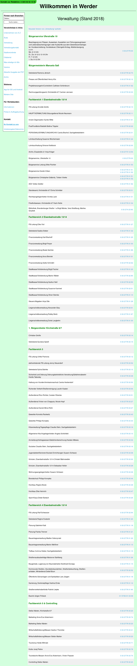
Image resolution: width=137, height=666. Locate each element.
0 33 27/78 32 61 (126, 307)
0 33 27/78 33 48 (126, 485)
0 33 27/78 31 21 (126, 532)
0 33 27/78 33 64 (126, 388)
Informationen (9, 107)
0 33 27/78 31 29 (126, 301)
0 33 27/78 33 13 (126, 369)
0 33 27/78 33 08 (126, 453)
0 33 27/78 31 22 (126, 538)
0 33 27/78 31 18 (126, 576)
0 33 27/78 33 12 (126, 356)
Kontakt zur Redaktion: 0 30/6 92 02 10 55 (18, 2)
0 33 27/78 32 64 (126, 512)
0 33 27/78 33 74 (126, 617)
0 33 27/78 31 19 (126, 525)
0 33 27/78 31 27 (126, 224)
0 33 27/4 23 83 (127, 209)
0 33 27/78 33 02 (126, 440)
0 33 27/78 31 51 (126, 170)
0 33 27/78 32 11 (126, 113)
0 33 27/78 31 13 (126, 544)
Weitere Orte (8, 94)
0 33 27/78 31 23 (126, 269)
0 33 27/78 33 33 (126, 92)
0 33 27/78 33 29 (126, 465)
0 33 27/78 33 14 (126, 335)
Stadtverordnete (10, 52)
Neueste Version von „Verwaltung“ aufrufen (45, 29)
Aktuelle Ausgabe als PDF (14, 72)
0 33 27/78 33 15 (126, 342)
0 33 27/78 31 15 (126, 551)
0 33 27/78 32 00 (126, 145)
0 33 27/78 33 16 (126, 427)
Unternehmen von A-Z (12, 33)
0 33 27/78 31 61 (126, 119)
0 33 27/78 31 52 (126, 172)
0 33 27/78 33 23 (126, 610)
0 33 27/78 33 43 (126, 414)
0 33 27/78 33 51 (126, 395)
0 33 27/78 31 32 (126, 231)
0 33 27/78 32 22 (126, 126)
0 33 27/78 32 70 (126, 73)
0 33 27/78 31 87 (126, 314)
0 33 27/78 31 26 (126, 557)
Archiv (6, 77)
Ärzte (6, 37)
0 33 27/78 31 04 (126, 203)
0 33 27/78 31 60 (126, 589)
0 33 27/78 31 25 (126, 237)
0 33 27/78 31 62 (126, 85)
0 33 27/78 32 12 (126, 79)
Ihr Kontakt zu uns (11, 124)
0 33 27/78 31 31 (126, 256)
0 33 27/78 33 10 (126, 433)
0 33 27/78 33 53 (126, 382)
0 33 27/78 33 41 (126, 630)
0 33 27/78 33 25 (126, 497)
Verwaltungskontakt (11, 47)
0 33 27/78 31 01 (126, 196)
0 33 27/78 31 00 (126, 243)
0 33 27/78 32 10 (126, 107)
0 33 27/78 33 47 (126, 491)
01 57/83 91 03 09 (126, 596)
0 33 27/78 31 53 (126, 164)
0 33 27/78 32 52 (126, 570)
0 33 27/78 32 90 (126, 275)
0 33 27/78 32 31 (126, 132)
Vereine (7, 67)
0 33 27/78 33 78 (126, 649)
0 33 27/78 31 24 (126, 139)
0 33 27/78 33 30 (126, 459)
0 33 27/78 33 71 (126, 643)
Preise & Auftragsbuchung (14, 112)
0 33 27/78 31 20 (126, 519)
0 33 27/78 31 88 (126, 250)
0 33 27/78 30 (128, 51)
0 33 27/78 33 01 (126, 190)
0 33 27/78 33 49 (126, 376)
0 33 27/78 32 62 (126, 263)
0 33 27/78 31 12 (126, 583)
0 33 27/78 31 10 (126, 295)
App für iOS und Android (13, 89)
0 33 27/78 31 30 (126, 320)
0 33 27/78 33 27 (126, 401)
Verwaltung (8, 42)
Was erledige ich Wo (11, 62)
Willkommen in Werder (68, 6)
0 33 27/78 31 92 (126, 184)
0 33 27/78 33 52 (126, 363)
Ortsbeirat (7, 57)
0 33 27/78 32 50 (126, 282)
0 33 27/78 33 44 (126, 420)
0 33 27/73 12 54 (126, 152)
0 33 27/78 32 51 (126, 288)
